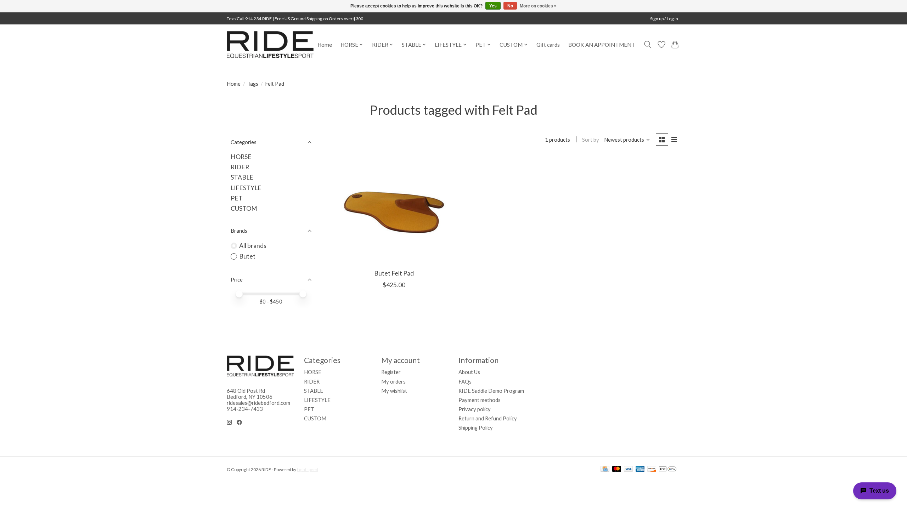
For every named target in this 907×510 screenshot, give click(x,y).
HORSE (241, 156)
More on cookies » (538, 6)
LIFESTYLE (246, 188)
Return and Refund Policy (487, 418)
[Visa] (628, 469)
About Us (469, 372)
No (510, 6)
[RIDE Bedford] (270, 44)
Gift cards (548, 44)
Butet (247, 256)
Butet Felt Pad (394, 273)
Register (391, 372)
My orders (393, 382)
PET (237, 198)
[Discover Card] (652, 469)
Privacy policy (474, 409)
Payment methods (479, 400)
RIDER (240, 167)
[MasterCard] (616, 469)
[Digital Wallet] (667, 469)
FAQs (465, 382)
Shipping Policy (475, 428)
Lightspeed (307, 469)
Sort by (590, 140)
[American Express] (640, 469)
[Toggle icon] (648, 44)
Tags (252, 84)
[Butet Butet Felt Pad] (394, 210)
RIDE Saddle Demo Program (491, 391)
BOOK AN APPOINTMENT (601, 44)
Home (324, 44)
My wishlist (394, 391)
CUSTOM (244, 208)
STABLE (242, 177)
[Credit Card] (605, 469)
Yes (493, 6)
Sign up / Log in (664, 18)
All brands (252, 245)
